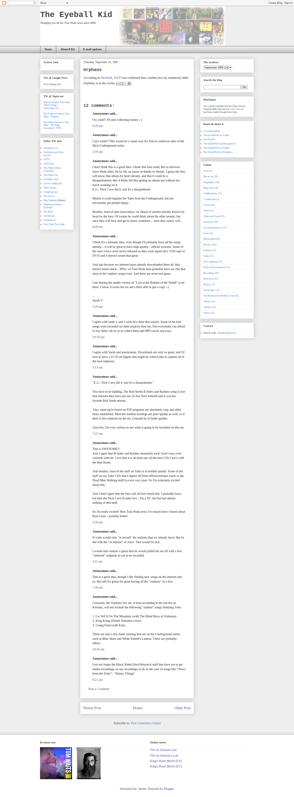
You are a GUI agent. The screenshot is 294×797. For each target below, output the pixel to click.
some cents (235, 109)
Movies (207, 244)
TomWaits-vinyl (50, 179)
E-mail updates (92, 49)
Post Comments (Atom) (146, 723)
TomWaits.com (50, 148)
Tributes (207, 307)
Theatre (206, 301)
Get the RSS (209, 139)
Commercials (209, 199)
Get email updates (211, 131)
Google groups (50, 191)
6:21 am (97, 679)
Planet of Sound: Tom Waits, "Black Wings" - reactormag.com (56, 105)
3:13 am (97, 367)
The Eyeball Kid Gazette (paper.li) (219, 143)
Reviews (207, 284)
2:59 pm (97, 151)
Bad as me (208, 176)
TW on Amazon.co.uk (164, 755)
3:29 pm (97, 306)
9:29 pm (97, 125)
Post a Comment (98, 689)
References (208, 278)
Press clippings (210, 261)
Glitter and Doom (211, 216)
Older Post (182, 708)
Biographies (209, 182)
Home (48, 49)
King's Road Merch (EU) (166, 766)
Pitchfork (106, 77)
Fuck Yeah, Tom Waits (54, 224)
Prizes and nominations (214, 267)
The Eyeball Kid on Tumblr (216, 147)
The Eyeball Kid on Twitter (216, 135)
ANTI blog (48, 163)
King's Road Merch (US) (166, 761)
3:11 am (97, 561)
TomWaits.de (49, 220)
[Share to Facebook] (129, 84)
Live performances (212, 227)
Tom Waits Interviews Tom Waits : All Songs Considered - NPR (56, 125)
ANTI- (46, 159)
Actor (206, 170)
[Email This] (118, 84)
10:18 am (98, 649)
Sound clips (209, 290)
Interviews (208, 221)
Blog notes (208, 187)
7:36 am (97, 587)
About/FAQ (67, 49)
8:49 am (97, 226)
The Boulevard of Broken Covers (219, 295)
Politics (206, 256)
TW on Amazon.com (163, 750)
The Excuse (48, 196)
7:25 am (97, 433)
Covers (206, 204)
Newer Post (92, 708)
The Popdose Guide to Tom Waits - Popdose (56, 115)
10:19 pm (98, 337)
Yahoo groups (50, 187)
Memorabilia (209, 238)
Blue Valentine (50, 200)
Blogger (169, 788)
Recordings (208, 273)
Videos (206, 312)
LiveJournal (49, 215)
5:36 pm (97, 522)
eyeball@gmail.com (226, 332)
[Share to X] (126, 84)
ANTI (118, 77)
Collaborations (210, 193)
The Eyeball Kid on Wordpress (218, 152)
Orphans (207, 250)
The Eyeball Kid (76, 14)
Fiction (206, 210)
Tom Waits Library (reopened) (52, 169)
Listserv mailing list (52, 183)
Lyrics (206, 233)
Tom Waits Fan (50, 175)
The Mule (48, 211)
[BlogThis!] (122, 84)
